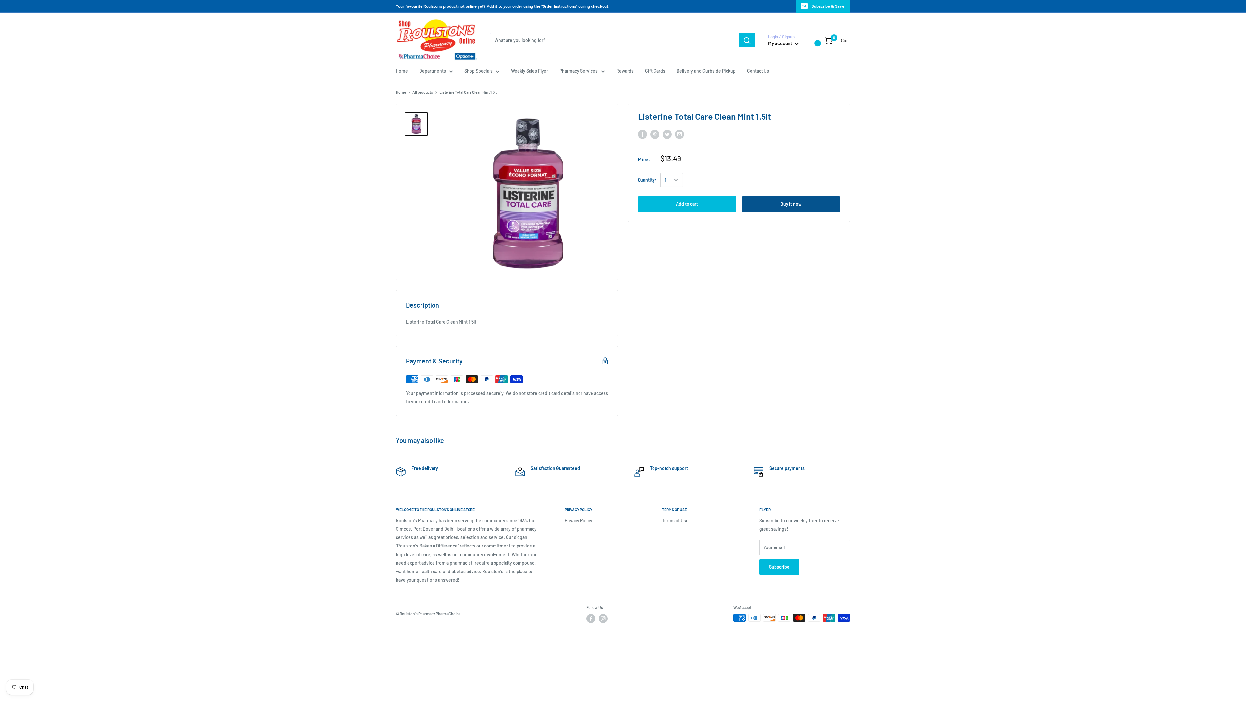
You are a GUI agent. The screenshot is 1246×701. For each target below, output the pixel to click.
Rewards (625, 71)
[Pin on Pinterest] (654, 134)
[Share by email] (679, 134)
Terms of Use (675, 520)
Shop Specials (478, 71)
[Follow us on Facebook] (590, 618)
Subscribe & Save (828, 6)
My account (780, 43)
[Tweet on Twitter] (667, 134)
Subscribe (779, 567)
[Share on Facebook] (642, 134)
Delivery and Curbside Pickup (706, 71)
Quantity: (647, 180)
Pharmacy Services (578, 71)
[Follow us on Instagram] (603, 618)
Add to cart (687, 204)
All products (422, 92)
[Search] (747, 40)
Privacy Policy (578, 520)
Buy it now (791, 204)
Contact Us (758, 71)
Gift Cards (655, 71)
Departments (432, 71)
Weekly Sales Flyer (529, 71)
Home (402, 71)
